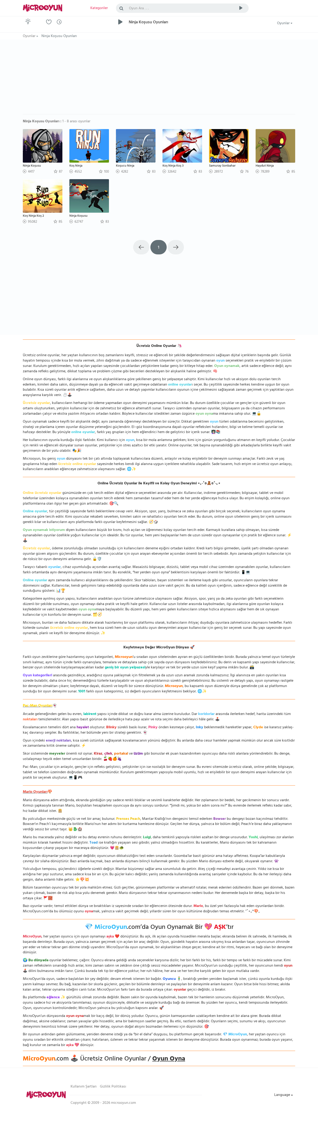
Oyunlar (284, 23)
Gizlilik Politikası (113, 1086)
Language (282, 1095)
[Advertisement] (159, 79)
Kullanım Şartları (84, 1086)
